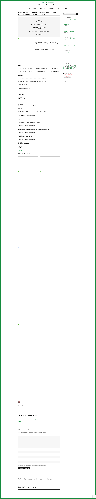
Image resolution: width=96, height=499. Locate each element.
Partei (45, 8)
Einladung (21, 150)
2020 (66, 66)
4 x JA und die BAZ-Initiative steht (69, 42)
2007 (69, 68)
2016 (63, 67)
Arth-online (65, 82)
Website (19, 460)
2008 (66, 68)
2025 (66, 65)
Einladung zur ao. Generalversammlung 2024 (71, 36)
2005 (71, 68)
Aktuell (30, 8)
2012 (71, 67)
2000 (74, 68)
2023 (71, 65)
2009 (64, 68)
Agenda (58, 8)
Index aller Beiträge (66, 59)
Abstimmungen (35, 8)
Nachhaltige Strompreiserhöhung (69, 55)
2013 (68, 67)
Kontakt (63, 8)
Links (66, 8)
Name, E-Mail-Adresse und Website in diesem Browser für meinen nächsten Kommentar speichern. (32, 465)
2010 (75, 67)
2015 (66, 67)
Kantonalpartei (21, 405)
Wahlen (41, 8)
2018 (72, 66)
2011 (73, 67)
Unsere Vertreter (51, 8)
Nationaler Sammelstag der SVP (69, 33)
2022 (74, 65)
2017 (75, 66)
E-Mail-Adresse (21, 455)
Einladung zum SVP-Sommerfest (69, 31)
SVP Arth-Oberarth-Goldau (48, 5)
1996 (63, 69)
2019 (69, 66)
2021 (63, 66)
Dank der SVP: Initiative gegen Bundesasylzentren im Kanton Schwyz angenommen (70, 27)
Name (19, 450)
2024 (69, 65)
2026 (63, 65)
